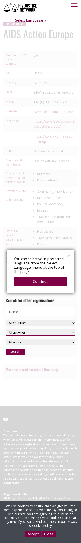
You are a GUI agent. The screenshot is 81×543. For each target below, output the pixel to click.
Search (15, 351)
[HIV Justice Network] (20, 7)
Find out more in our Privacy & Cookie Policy (53, 523)
